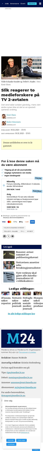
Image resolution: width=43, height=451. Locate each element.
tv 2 (22, 231)
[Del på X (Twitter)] (8, 236)
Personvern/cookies (27, 352)
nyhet (30, 231)
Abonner (32, 3)
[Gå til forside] (2, 3)
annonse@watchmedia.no (23, 382)
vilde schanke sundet (14, 228)
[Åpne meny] (40, 4)
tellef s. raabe (11, 231)
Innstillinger (36, 449)
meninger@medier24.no (20, 377)
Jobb (7, 3)
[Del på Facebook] (4, 236)
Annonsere (14, 3)
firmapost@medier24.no (13, 395)
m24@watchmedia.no (25, 387)
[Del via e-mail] (12, 236)
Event (23, 3)
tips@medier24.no (16, 372)
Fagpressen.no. (25, 432)
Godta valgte (21, 440)
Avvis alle (10, 440)
